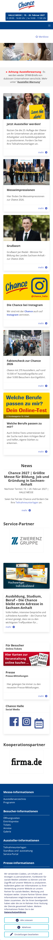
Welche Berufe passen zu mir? (24, 425)
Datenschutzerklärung (15, 912)
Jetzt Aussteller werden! (24, 124)
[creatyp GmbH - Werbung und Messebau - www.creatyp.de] (26, 575)
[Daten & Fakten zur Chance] (26, 342)
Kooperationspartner (24, 744)
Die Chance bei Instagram (25, 305)
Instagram (13, 314)
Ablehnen (26, 927)
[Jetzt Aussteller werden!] (26, 105)
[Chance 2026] (26, 171)
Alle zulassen (26, 920)
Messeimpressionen (21, 190)
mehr (41, 152)
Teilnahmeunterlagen (27, 502)
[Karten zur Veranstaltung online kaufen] (26, 658)
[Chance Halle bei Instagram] (26, 721)
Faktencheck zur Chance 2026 (24, 362)
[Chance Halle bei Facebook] (14, 721)
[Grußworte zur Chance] (26, 227)
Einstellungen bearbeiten (27, 934)
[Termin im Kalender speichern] (39, 723)
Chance (28, 311)
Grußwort (13, 246)
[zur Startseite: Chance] (27, 5)
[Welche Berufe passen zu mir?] (26, 405)
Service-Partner (18, 523)
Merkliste (43, 36)
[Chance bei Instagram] (26, 286)
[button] (49, 25)
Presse (10, 672)
